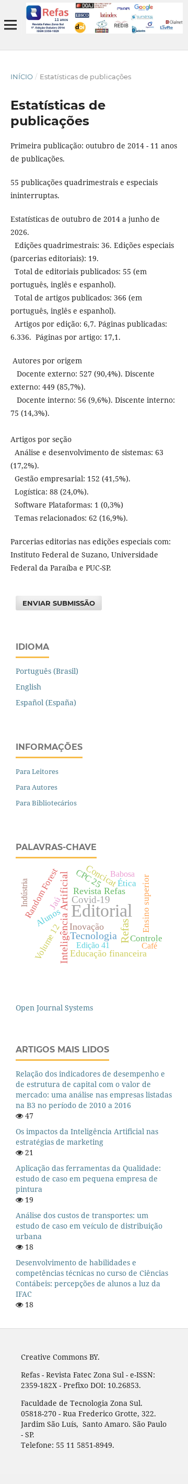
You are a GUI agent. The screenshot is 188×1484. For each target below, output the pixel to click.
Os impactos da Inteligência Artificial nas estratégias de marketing (87, 1136)
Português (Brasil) (47, 671)
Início (21, 76)
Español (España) (46, 702)
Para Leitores (37, 771)
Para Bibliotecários (46, 803)
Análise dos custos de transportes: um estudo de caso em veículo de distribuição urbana (89, 1225)
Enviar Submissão (58, 603)
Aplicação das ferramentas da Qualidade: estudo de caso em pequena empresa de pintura (88, 1178)
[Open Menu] (10, 24)
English (28, 687)
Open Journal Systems (54, 1008)
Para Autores (36, 787)
